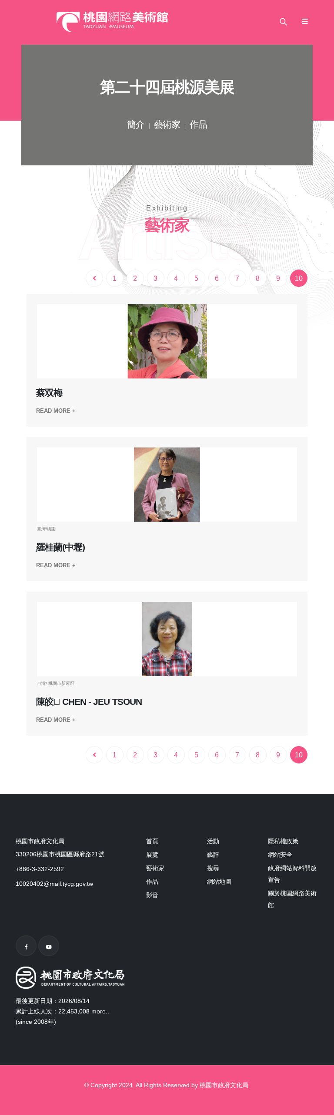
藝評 (213, 854)
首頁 (152, 841)
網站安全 (280, 854)
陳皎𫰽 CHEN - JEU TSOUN (89, 702)
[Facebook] (26, 945)
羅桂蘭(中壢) (60, 547)
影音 (152, 894)
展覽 (152, 854)
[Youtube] (48, 945)
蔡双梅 (49, 393)
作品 (198, 125)
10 (299, 278)
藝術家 (167, 125)
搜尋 (213, 868)
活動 (213, 841)
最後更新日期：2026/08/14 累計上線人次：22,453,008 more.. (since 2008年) (62, 1011)
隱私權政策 (283, 841)
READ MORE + (56, 411)
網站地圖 (219, 881)
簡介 (135, 125)
